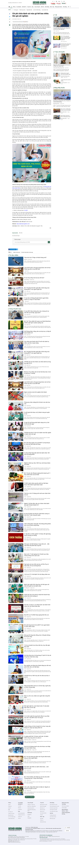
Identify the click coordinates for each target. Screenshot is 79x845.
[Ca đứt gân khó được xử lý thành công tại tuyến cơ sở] (15, 416)
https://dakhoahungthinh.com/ (23, 223)
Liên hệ (67, 830)
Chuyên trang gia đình (66, 812)
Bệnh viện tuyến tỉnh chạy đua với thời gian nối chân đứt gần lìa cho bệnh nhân (36, 585)
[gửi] (49, 242)
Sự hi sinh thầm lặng (36, 9)
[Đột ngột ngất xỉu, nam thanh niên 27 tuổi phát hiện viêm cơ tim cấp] (15, 709)
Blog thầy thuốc (29, 9)
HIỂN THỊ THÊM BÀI (29, 797)
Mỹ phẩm (41, 818)
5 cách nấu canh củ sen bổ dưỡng (65, 80)
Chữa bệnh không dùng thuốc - (59, 67)
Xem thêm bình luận (15, 235)
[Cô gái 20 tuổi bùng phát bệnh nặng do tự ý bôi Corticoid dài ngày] (15, 426)
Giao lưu (19, 807)
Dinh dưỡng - (27, 279)
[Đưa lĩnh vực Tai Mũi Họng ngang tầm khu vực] (15, 618)
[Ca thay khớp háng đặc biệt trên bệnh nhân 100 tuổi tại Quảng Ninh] (15, 456)
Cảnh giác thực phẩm (53, 809)
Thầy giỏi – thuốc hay (31, 804)
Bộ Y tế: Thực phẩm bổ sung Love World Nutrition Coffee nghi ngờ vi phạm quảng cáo (37, 322)
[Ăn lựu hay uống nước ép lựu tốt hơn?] (15, 281)
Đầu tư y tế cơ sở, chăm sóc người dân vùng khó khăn (37, 696)
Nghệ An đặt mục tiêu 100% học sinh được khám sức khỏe (37, 463)
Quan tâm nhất (15, 232)
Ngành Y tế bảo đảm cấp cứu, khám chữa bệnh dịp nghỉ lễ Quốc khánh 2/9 (36, 504)
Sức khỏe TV (24, 6)
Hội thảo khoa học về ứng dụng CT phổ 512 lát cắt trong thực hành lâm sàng (37, 656)
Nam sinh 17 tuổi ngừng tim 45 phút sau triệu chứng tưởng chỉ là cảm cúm (36, 554)
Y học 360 (29, 6)
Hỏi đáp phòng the (53, 815)
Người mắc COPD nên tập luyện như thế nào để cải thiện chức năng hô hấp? (61, 65)
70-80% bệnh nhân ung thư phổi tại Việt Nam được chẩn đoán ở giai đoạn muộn (36, 484)
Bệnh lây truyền (52, 818)
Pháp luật (9, 806)
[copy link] (9, 19)
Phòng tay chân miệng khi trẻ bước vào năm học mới (37, 403)
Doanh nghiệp (64, 807)
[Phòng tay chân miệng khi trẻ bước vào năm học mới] (15, 405)
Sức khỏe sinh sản (53, 816)
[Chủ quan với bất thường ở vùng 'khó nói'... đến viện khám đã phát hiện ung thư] (15, 547)
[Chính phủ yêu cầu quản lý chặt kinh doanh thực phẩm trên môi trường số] (15, 598)
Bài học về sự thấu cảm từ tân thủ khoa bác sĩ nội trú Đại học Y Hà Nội (37, 372)
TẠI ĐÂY (26, 210)
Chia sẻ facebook (13, 249)
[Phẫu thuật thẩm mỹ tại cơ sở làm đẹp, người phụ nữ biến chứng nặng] (15, 689)
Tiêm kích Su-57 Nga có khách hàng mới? (35, 257)
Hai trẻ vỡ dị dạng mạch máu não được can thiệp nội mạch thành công (37, 747)
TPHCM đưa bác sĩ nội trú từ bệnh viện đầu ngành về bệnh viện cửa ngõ (37, 433)
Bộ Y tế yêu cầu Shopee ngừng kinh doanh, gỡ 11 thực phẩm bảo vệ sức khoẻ (37, 473)
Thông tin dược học (21, 814)
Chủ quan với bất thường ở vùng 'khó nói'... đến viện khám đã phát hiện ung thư (36, 544)
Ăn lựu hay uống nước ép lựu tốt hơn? (34, 277)
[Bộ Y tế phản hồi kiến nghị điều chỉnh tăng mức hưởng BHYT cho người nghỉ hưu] (15, 291)
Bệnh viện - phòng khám (32, 806)
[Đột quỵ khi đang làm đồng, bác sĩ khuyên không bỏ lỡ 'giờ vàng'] (15, 638)
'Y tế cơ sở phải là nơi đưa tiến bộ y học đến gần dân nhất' (37, 646)
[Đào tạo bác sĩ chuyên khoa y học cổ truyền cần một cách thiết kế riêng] (62, 94)
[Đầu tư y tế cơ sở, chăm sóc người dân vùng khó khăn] (15, 699)
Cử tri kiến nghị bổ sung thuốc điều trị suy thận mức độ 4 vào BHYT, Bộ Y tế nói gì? (36, 716)
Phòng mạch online (58, 6)
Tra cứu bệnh (18, 6)
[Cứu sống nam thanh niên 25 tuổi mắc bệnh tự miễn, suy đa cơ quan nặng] (15, 345)
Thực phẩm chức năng (53, 811)
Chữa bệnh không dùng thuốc (32, 810)
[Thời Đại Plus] (64, 3)
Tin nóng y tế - (27, 587)
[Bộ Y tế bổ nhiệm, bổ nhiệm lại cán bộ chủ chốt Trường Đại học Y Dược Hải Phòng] (15, 780)
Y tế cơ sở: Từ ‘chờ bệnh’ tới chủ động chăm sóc (37, 574)
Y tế (11, 6)
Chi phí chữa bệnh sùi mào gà (27, 252)
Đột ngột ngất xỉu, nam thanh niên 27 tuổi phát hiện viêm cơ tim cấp (36, 706)
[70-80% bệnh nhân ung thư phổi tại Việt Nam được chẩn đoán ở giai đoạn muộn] (15, 486)
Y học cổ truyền (37, 6)
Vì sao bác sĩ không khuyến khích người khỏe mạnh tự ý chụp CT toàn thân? (36, 298)
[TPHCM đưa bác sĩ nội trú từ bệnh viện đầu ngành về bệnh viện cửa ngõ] (15, 436)
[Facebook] (54, 1)
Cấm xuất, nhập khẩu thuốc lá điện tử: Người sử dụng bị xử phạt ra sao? (37, 787)
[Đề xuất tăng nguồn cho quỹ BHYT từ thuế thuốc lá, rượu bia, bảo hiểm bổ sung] (15, 446)
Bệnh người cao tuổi (43, 804)
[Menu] (68, 6)
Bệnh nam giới (42, 809)
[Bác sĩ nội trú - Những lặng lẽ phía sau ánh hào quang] (56, 110)
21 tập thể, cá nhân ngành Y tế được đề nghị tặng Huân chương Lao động (37, 534)
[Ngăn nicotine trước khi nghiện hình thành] (15, 395)
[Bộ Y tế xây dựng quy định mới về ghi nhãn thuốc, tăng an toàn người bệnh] (15, 760)
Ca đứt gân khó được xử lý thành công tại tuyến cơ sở (37, 413)
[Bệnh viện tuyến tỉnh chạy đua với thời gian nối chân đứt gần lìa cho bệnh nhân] (15, 588)
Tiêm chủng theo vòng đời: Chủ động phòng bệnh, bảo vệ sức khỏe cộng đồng (37, 524)
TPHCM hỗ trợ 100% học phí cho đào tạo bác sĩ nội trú (37, 676)
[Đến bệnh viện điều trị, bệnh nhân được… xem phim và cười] (15, 770)
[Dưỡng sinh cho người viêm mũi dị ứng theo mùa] (56, 75)
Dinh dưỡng (47, 6)
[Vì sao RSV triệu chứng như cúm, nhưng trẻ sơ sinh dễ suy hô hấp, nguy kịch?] (15, 314)
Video (28, 816)
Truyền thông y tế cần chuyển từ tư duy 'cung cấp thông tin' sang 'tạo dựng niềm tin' (37, 727)
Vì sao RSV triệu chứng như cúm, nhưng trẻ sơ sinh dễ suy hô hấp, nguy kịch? (36, 311)
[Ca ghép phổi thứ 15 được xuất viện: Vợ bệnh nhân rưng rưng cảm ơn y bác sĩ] (15, 740)
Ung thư (41, 814)
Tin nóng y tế (16, 9)
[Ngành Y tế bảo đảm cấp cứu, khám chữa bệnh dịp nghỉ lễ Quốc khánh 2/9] (15, 507)
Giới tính (42, 6)
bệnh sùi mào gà (16, 252)
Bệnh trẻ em (42, 811)
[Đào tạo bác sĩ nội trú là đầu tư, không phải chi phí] (56, 117)
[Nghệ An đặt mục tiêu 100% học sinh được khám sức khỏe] (15, 466)
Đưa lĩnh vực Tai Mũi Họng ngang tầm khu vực (36, 615)
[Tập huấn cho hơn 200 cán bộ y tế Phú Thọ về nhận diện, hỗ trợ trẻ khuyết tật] (15, 567)
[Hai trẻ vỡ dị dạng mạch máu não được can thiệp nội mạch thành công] (15, 750)
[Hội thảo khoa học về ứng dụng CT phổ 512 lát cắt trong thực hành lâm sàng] (15, 659)
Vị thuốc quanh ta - (64, 82)
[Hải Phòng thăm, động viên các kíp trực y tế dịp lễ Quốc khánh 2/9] (15, 335)
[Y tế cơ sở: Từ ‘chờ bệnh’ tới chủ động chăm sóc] (15, 578)
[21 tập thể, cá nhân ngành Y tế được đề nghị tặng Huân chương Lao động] (15, 537)
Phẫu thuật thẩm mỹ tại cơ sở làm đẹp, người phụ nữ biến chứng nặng (37, 686)
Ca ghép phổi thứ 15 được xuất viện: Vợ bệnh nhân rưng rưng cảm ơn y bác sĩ (36, 737)
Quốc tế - (26, 259)
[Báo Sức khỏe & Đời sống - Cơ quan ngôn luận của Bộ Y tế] (39, 3)
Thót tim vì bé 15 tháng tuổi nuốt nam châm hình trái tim (37, 494)
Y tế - (25, 291)
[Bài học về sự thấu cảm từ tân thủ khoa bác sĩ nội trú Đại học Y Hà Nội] (15, 375)
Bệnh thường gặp (43, 806)
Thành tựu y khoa (22, 9)
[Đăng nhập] (64, 1)
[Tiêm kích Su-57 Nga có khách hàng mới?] (15, 261)
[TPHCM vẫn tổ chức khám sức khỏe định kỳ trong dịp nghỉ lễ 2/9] (15, 365)
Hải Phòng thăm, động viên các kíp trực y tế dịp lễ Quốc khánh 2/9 (37, 332)
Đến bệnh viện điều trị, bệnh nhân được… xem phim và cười (36, 767)
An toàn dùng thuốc (21, 813)
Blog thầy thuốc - (56, 103)
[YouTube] (56, 1)
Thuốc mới (20, 816)
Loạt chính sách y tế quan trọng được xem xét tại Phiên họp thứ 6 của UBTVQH (37, 268)
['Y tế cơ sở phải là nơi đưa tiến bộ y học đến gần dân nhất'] (15, 648)
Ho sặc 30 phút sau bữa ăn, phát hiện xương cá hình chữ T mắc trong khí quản (36, 514)
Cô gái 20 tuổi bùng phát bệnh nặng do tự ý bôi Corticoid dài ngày (36, 423)
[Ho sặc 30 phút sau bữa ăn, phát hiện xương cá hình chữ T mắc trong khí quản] (15, 517)
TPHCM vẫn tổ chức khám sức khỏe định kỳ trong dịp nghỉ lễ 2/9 (37, 362)
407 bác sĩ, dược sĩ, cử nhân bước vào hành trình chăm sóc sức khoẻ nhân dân (37, 605)
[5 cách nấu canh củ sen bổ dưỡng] (56, 81)
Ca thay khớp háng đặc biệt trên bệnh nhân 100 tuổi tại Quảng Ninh (37, 453)
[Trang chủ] (9, 7)
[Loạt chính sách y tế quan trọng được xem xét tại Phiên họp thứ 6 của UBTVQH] (15, 271)
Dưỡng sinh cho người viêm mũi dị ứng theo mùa (65, 74)
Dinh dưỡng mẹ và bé (53, 804)
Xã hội (9, 804)
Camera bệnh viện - (28, 749)
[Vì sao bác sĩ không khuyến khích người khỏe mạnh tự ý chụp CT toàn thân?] (15, 301)
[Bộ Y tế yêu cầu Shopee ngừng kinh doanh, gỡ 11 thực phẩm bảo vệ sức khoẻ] (15, 476)
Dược (32, 6)
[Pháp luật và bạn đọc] (58, 4)
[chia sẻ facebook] (9, 13)
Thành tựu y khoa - (28, 739)
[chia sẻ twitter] (9, 16)
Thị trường (65, 6)
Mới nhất (20, 232)
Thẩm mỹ (41, 820)
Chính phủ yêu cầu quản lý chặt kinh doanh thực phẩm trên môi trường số (37, 595)
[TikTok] (52, 1)
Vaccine (19, 818)
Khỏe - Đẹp (52, 6)
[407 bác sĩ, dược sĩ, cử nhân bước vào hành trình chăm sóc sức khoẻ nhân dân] (15, 608)
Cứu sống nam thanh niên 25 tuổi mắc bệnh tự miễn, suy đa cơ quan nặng (36, 342)
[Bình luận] (9, 25)
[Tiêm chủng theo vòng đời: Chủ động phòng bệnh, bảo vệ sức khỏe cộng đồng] (15, 527)
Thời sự (14, 6)
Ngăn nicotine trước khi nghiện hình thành (35, 392)
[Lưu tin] (9, 22)
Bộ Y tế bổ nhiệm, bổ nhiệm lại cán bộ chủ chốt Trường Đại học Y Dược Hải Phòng (36, 777)
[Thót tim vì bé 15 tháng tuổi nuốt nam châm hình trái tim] (15, 497)
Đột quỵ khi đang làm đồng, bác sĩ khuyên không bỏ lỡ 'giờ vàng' (37, 635)
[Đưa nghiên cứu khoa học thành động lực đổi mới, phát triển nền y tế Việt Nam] (15, 669)
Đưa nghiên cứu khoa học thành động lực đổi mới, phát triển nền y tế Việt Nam (37, 666)
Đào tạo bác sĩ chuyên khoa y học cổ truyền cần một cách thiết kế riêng (62, 101)
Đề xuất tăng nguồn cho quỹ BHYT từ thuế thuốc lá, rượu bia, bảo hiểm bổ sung (37, 443)
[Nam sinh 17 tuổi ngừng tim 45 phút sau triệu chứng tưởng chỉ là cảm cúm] (15, 557)
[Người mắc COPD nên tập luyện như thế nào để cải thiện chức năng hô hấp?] (62, 58)
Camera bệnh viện (45, 9)
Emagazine (29, 814)
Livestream (20, 809)
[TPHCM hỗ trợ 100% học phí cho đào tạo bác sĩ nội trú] (15, 679)
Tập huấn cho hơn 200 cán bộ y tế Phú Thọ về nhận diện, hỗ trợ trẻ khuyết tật (36, 565)
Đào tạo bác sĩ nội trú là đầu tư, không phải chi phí (65, 116)
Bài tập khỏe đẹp (43, 821)
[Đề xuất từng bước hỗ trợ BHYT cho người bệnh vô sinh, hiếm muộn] (15, 628)
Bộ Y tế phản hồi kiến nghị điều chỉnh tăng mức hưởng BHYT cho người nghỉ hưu (37, 288)
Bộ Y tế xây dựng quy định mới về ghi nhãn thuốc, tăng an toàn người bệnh (37, 757)
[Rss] (69, 827)
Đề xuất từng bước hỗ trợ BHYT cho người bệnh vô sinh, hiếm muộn (37, 625)
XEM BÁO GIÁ (49, 835)
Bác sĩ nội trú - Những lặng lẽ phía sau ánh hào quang (65, 110)
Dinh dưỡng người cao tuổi (54, 806)
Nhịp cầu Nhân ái (65, 809)
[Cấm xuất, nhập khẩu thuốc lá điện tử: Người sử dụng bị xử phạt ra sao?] (15, 790)
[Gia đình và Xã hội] (53, 4)
